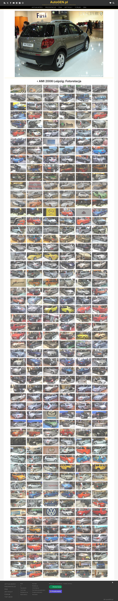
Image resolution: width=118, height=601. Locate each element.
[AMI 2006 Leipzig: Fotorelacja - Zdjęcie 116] (34, 256)
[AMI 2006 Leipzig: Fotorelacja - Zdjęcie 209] (83, 389)
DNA (6, 589)
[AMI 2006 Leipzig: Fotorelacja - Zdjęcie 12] (100, 98)
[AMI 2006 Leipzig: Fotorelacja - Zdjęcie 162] (100, 318)
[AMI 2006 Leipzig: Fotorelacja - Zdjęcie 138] (100, 283)
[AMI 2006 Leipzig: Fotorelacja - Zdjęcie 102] (100, 230)
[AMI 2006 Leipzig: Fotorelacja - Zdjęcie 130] (67, 274)
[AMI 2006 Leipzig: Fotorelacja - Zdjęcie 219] (51, 406)
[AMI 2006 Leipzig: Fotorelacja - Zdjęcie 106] (67, 239)
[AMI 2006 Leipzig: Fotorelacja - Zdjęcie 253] (18, 459)
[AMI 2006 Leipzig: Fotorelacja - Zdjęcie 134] (34, 283)
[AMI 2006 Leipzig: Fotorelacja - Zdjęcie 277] (18, 494)
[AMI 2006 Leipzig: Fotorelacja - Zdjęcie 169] (18, 336)
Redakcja (35, 586)
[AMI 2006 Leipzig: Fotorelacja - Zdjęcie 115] (18, 256)
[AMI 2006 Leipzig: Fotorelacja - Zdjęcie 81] (51, 203)
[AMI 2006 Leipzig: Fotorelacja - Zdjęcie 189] (51, 362)
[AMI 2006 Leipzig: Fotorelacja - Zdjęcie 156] (100, 309)
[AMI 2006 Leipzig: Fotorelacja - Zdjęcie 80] (34, 203)
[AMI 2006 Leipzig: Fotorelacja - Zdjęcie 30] (100, 124)
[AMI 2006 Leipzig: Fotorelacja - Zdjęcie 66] (100, 177)
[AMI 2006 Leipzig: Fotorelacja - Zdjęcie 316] (67, 547)
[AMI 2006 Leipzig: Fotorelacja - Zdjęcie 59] (83, 168)
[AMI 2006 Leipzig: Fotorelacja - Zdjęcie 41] (83, 142)
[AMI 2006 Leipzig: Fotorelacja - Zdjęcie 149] (83, 300)
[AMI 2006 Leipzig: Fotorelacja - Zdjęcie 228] (100, 415)
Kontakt (34, 583)
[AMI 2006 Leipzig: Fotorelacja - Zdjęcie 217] (18, 406)
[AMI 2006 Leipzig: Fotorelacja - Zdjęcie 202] (67, 380)
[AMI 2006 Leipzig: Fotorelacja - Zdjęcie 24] (100, 115)
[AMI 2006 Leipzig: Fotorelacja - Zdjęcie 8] (34, 98)
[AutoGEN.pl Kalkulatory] (20, 3)
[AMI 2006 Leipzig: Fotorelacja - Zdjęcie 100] (67, 230)
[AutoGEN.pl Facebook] (10, 3)
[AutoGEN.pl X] (7, 3)
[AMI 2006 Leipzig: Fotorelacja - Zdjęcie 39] (51, 142)
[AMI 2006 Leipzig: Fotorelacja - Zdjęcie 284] (34, 503)
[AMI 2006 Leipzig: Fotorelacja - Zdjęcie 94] (67, 221)
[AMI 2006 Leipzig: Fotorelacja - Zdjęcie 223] (18, 415)
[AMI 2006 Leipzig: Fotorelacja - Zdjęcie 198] (100, 371)
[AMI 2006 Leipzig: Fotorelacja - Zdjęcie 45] (51, 150)
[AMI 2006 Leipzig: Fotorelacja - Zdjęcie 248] (34, 450)
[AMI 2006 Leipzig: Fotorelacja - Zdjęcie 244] (67, 441)
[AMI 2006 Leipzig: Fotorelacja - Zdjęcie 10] (67, 98)
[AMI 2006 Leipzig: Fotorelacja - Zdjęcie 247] (18, 450)
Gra (84, 7)
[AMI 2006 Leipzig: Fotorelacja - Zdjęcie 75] (51, 194)
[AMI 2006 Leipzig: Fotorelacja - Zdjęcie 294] (100, 512)
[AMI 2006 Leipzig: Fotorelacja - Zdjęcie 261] (51, 468)
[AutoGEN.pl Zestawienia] (17, 3)
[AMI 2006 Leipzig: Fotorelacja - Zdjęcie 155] (83, 309)
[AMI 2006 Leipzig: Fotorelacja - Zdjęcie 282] (100, 494)
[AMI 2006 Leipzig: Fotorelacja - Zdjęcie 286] (67, 503)
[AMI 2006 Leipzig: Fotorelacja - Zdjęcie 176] (34, 344)
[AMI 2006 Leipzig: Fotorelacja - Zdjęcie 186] (100, 353)
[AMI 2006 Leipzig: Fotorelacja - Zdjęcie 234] (100, 424)
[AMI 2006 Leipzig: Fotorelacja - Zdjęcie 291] (51, 512)
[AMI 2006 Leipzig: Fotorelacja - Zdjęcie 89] (83, 212)
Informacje (35, 588)
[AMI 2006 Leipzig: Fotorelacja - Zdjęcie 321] (51, 556)
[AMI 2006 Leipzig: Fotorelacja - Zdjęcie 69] (51, 186)
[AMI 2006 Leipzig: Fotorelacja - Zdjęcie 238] (67, 433)
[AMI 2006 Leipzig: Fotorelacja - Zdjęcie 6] (100, 89)
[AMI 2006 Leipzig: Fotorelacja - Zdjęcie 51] (51, 159)
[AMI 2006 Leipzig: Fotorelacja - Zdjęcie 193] (18, 371)
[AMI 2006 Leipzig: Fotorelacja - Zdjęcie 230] (34, 424)
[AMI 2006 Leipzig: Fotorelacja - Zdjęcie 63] (51, 177)
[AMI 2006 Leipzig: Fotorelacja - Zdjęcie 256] (67, 459)
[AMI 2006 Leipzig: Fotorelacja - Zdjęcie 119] (83, 256)
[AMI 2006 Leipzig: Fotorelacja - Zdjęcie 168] (100, 327)
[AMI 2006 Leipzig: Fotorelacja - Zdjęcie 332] (34, 574)
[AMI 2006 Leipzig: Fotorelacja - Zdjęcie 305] (83, 530)
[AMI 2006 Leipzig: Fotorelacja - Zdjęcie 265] (18, 477)
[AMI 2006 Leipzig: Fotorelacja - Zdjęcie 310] (67, 538)
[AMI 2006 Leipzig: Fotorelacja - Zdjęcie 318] (100, 547)
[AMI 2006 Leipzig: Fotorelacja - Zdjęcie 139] (18, 292)
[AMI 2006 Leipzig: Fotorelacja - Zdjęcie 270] (100, 477)
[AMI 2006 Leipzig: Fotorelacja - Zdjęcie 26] (34, 124)
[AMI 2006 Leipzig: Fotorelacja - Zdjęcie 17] (83, 106)
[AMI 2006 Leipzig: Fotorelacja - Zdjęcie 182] (34, 353)
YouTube (23, 590)
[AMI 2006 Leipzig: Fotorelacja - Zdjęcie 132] (100, 274)
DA (60, 7)
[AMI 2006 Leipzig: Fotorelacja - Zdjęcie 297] (51, 521)
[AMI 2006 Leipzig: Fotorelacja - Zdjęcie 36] (100, 133)
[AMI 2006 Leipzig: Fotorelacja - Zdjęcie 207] (51, 389)
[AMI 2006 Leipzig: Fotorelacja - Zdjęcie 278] (34, 494)
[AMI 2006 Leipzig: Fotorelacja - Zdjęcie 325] (18, 565)
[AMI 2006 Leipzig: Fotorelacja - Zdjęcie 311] (83, 538)
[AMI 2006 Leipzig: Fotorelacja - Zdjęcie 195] (51, 371)
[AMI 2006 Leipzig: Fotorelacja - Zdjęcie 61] (18, 177)
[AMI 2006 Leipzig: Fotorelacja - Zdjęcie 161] (83, 318)
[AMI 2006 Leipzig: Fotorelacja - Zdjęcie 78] (100, 194)
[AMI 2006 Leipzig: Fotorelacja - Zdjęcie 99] (51, 230)
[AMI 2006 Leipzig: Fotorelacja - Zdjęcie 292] (67, 512)
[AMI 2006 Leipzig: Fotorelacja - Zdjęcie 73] (18, 194)
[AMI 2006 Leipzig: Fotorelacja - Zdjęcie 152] (34, 309)
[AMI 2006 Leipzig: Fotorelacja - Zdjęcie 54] (100, 159)
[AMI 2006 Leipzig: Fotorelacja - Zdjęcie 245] (83, 441)
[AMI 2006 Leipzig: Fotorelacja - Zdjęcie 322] (67, 556)
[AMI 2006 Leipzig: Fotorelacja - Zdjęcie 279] (51, 494)
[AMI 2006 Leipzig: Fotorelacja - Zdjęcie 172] (67, 336)
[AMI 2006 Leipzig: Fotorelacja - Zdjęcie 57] (51, 168)
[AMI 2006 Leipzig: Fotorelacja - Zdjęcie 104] (34, 239)
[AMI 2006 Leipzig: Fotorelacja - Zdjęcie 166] (67, 327)
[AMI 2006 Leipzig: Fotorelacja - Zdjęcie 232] (67, 424)
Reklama (34, 594)
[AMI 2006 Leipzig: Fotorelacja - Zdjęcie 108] (100, 239)
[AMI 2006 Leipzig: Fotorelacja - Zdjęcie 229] (18, 424)
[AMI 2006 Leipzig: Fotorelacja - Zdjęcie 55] (18, 168)
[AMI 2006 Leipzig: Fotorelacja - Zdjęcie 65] (83, 177)
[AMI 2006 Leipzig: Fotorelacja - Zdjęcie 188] (34, 362)
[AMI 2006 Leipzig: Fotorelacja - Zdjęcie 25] (18, 124)
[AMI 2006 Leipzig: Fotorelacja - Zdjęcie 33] (51, 133)
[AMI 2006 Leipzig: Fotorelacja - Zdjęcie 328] (67, 565)
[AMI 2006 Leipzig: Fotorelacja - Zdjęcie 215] (83, 397)
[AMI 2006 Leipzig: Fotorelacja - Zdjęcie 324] (100, 556)
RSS (21, 583)
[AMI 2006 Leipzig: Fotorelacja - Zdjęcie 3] (51, 89)
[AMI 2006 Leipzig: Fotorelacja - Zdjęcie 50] (34, 159)
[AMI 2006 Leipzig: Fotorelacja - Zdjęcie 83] (83, 203)
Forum (78, 7)
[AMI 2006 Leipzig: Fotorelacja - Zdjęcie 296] (34, 521)
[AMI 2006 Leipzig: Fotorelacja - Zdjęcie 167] (83, 327)
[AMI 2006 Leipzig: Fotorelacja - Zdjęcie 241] (18, 441)
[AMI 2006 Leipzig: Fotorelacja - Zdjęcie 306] (100, 530)
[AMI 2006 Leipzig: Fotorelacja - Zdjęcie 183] (51, 353)
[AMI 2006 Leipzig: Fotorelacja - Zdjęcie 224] (34, 415)
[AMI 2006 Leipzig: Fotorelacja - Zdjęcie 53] (83, 159)
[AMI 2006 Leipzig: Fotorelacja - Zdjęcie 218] (34, 406)
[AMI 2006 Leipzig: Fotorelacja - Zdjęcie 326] (34, 565)
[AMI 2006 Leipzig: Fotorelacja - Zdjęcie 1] (18, 89)
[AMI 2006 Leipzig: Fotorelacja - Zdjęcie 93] (51, 221)
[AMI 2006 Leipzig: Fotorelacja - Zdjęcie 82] (67, 203)
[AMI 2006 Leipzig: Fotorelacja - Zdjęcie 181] (18, 353)
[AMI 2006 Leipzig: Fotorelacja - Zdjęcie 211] (18, 397)
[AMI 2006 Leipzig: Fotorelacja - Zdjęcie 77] (83, 194)
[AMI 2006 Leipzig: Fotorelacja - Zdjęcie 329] (83, 565)
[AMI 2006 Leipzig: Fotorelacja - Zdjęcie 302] (34, 530)
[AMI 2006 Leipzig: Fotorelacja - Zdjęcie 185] (83, 353)
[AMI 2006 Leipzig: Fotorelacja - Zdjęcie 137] (83, 283)
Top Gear (9, 597)
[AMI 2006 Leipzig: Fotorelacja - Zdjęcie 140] (34, 292)
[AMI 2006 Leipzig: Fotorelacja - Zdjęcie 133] (18, 283)
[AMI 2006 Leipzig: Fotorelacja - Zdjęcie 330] (100, 565)
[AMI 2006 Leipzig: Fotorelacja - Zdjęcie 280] (67, 494)
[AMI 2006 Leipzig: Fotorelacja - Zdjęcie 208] (67, 389)
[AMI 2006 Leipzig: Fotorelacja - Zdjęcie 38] (34, 142)
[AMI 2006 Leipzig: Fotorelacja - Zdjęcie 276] (100, 485)
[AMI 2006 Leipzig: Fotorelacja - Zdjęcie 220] (67, 406)
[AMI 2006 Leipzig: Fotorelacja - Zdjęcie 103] (18, 239)
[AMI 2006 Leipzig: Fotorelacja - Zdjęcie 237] (51, 433)
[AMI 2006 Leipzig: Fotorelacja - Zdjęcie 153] (51, 309)
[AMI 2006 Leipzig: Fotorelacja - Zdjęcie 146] (34, 300)
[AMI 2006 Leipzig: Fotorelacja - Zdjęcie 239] (83, 433)
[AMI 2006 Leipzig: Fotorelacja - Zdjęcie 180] (100, 344)
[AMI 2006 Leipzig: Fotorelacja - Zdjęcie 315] (51, 547)
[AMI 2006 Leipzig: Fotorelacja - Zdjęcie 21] (51, 115)
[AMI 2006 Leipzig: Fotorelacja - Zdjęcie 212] (34, 397)
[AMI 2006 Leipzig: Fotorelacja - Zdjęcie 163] (18, 327)
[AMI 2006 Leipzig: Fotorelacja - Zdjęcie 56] (34, 168)
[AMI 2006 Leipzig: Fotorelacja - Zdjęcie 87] (51, 212)
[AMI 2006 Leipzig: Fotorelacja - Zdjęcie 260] (34, 468)
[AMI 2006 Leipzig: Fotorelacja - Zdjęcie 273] (51, 485)
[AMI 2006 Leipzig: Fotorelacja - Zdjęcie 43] (18, 150)
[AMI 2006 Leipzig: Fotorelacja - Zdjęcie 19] (18, 115)
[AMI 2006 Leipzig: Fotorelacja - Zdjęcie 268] (67, 477)
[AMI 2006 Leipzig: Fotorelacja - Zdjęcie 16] (67, 106)
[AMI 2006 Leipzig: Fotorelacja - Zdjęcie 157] (18, 318)
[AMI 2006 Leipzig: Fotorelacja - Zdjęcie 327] (51, 565)
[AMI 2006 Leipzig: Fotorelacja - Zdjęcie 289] (18, 512)
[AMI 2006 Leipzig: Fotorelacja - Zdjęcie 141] (51, 292)
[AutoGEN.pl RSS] (4, 3)
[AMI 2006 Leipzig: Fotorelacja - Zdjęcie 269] (83, 477)
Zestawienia (24, 592)
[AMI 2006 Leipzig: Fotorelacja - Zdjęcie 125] (83, 265)
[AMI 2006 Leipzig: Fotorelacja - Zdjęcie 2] (34, 89)
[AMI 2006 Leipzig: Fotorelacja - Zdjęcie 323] (83, 556)
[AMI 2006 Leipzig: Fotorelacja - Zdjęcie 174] (100, 336)
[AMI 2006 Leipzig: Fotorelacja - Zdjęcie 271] (18, 485)
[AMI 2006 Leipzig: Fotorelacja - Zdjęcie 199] (18, 380)
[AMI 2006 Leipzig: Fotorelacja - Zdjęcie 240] (100, 433)
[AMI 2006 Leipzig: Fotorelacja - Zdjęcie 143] (83, 292)
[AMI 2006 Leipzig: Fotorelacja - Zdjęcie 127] (32, 44)
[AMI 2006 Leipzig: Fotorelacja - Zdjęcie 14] (34, 106)
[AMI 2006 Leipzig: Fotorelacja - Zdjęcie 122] (34, 265)
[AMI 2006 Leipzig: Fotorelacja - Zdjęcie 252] (100, 450)
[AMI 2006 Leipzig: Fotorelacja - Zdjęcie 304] (67, 530)
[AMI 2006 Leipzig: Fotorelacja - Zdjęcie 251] (83, 450)
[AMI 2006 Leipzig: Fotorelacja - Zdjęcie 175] (18, 344)
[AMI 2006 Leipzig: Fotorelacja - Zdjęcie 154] (67, 309)
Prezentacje (50, 7)
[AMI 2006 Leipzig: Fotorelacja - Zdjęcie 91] (18, 221)
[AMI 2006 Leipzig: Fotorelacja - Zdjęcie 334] (67, 574)
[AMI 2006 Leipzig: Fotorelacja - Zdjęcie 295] (18, 521)
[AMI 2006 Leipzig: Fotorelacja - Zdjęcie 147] (51, 300)
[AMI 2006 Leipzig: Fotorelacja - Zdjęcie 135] (51, 283)
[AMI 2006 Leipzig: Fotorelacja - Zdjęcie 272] (34, 485)
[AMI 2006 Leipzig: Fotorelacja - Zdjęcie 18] (100, 106)
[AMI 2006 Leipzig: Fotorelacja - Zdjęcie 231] (51, 424)
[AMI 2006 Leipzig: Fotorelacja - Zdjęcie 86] (34, 212)
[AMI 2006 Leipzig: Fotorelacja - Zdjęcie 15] (51, 106)
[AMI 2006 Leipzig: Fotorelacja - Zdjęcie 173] (83, 336)
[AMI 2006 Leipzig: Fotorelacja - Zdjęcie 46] (67, 150)
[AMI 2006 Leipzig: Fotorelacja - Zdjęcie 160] (67, 318)
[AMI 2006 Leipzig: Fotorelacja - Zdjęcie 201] (51, 380)
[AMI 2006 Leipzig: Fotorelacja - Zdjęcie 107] (83, 239)
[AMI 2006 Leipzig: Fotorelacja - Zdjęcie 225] (51, 415)
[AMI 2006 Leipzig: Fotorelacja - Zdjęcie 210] (100, 389)
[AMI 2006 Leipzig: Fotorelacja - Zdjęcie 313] (18, 547)
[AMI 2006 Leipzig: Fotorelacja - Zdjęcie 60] (100, 168)
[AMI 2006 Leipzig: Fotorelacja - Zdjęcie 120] (100, 256)
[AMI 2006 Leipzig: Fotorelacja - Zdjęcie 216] (100, 397)
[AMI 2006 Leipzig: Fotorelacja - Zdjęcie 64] (67, 177)
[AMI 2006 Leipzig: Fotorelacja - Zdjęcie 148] (67, 300)
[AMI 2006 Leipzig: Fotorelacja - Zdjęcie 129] (86, 44)
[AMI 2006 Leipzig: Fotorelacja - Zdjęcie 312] (100, 538)
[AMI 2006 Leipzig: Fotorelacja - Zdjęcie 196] (67, 371)
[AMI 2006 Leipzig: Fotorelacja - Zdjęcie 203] (83, 380)
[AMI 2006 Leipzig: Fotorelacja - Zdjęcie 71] (83, 186)
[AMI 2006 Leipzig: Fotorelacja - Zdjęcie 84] (100, 203)
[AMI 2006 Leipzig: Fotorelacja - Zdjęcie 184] (67, 353)
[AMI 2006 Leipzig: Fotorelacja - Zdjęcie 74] (34, 194)
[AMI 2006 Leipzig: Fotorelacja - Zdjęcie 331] (18, 574)
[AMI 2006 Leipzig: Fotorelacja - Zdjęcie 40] (67, 142)
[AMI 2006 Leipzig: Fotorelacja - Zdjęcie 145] (18, 300)
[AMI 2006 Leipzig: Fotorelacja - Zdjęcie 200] (34, 380)
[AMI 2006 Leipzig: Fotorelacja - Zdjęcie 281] (83, 494)
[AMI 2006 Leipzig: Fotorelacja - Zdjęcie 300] (100, 521)
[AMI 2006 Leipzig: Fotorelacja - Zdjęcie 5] (83, 89)
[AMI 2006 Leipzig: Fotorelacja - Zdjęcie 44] (34, 150)
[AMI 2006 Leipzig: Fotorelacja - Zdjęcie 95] (83, 221)
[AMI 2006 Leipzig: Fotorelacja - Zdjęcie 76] (67, 194)
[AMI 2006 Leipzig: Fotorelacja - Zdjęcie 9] (51, 98)
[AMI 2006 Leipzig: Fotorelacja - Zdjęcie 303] (51, 530)
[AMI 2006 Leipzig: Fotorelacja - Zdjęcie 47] (83, 150)
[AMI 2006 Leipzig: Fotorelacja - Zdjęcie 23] (83, 115)
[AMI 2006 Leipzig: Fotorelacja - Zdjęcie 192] (100, 362)
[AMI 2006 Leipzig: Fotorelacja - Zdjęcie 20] (34, 115)
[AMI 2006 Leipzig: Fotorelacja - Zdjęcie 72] (100, 186)
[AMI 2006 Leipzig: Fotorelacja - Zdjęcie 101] (83, 230)
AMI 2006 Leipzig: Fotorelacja (60, 81)
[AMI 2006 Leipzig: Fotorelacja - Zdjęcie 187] (18, 362)
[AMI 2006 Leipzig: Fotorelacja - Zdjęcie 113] (83, 247)
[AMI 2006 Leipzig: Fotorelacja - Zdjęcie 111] (51, 247)
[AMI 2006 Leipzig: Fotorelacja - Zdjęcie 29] (83, 124)
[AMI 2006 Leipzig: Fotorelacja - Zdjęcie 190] (67, 362)
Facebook (23, 588)
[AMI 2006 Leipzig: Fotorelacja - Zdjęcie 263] (83, 468)
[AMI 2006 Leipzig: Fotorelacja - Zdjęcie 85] (18, 212)
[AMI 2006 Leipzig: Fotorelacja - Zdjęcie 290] (34, 512)
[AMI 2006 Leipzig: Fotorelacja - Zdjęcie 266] (34, 477)
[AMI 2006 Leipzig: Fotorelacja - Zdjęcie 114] (100, 247)
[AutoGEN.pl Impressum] (23, 3)
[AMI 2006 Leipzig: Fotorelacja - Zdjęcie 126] (100, 265)
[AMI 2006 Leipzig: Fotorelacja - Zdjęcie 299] (83, 521)
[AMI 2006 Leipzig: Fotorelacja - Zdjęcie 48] (100, 150)
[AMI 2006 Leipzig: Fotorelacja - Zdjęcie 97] (18, 230)
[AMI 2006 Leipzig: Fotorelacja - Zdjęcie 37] (18, 142)
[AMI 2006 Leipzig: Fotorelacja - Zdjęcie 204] (100, 380)
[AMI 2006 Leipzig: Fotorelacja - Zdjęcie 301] (18, 530)
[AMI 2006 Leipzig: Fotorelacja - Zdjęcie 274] (67, 485)
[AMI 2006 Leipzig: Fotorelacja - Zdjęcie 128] (34, 274)
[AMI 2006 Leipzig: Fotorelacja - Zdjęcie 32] (34, 133)
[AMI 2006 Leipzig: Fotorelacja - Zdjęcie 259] (18, 468)
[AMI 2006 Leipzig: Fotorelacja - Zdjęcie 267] (51, 477)
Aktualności (37, 7)
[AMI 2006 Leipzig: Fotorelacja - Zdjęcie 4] (67, 89)
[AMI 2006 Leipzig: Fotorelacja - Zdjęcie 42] (100, 142)
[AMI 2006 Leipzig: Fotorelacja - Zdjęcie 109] (18, 247)
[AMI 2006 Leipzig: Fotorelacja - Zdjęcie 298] (67, 521)
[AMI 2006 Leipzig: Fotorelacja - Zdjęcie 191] (83, 362)
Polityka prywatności (38, 590)
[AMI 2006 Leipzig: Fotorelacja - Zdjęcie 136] (67, 283)
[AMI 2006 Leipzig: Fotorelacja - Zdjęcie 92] (34, 221)
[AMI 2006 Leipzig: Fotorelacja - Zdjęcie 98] (34, 230)
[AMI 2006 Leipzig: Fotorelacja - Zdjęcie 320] (34, 556)
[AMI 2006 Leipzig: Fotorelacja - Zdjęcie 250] (67, 450)
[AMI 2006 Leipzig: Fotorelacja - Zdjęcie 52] (67, 159)
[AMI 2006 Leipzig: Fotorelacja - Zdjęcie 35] (83, 133)
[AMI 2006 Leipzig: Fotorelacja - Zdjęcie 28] (67, 124)
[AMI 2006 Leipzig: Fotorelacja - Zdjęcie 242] (34, 441)
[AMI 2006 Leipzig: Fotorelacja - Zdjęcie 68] (34, 186)
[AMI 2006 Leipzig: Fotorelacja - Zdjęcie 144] (100, 292)
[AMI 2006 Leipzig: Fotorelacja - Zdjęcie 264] (100, 468)
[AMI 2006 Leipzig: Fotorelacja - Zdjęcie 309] (51, 538)
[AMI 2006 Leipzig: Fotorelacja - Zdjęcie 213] (51, 397)
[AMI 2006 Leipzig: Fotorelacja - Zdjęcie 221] (83, 406)
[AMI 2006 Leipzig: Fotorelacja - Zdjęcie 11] (83, 98)
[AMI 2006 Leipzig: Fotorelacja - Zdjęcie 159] (51, 318)
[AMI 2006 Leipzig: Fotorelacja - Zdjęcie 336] (100, 574)
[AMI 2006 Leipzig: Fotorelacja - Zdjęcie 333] (51, 574)
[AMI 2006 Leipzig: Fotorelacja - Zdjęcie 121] (18, 265)
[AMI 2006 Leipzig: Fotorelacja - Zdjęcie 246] (100, 441)
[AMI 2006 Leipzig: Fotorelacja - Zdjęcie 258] (100, 459)
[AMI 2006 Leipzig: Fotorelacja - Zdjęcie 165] (51, 327)
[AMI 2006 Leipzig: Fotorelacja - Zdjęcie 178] (67, 344)
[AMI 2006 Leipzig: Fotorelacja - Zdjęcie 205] (18, 389)
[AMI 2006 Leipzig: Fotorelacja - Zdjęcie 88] (67, 212)
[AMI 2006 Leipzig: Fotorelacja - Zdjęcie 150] (100, 300)
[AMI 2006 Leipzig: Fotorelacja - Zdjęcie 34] (67, 133)
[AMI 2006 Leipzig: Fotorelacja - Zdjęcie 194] (34, 371)
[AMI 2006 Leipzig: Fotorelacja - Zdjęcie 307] (18, 538)
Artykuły (68, 7)
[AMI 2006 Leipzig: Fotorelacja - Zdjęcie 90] (100, 212)
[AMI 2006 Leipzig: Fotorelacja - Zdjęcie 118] (67, 256)
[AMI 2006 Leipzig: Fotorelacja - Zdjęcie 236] (34, 433)
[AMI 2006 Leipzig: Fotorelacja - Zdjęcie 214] (67, 397)
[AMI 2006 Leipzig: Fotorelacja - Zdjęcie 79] (18, 203)
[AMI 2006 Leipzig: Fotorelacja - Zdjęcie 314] (34, 547)
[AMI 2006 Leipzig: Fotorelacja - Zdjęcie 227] (83, 415)
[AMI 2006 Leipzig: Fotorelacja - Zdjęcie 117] (51, 256)
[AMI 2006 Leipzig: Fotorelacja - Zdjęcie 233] (83, 424)
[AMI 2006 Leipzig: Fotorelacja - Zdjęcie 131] (83, 274)
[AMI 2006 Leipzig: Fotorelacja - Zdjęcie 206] (34, 389)
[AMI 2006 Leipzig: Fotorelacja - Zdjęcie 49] (18, 159)
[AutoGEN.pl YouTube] (14, 3)
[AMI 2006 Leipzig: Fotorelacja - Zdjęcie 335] (83, 574)
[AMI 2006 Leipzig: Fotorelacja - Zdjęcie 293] (83, 512)
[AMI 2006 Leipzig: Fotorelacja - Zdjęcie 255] (51, 459)
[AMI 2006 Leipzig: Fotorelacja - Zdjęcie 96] (100, 221)
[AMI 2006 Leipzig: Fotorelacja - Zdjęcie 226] (67, 415)
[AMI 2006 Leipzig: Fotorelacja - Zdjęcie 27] (51, 124)
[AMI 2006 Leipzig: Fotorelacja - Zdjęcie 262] (67, 468)
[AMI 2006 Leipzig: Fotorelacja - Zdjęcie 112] (67, 247)
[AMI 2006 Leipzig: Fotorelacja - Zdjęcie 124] (67, 265)
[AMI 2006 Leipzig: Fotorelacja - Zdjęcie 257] (83, 459)
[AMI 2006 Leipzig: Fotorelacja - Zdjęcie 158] (34, 318)
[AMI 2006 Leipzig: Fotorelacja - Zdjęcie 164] (34, 327)
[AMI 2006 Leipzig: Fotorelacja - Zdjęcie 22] (67, 115)
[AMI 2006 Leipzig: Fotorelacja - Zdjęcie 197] (83, 371)
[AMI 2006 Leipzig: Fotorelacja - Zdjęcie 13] (18, 106)
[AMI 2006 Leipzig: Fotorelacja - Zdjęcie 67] (18, 186)
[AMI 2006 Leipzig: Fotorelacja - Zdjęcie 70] (67, 186)
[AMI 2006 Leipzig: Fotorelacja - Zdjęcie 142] (67, 292)
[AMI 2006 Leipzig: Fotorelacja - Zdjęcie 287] (83, 503)
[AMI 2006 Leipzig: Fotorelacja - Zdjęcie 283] (18, 503)
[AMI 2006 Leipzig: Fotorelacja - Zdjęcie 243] (51, 441)
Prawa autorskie (37, 592)
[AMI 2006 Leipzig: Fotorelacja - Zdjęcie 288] (100, 503)
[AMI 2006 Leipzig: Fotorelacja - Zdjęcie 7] (18, 98)
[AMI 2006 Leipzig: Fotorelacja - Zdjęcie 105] (51, 239)
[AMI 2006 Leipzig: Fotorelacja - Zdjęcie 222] (100, 406)
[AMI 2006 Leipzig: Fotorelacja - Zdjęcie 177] (51, 344)
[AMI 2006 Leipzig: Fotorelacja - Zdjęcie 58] (67, 168)
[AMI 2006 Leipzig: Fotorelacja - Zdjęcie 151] (18, 309)
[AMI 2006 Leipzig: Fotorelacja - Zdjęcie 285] (51, 503)
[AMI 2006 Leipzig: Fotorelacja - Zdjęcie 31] (18, 133)
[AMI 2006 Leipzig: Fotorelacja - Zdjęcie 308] (34, 538)
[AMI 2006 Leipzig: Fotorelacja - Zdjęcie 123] (51, 265)
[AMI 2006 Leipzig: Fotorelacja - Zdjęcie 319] (18, 556)
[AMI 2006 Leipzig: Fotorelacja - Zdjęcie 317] (83, 547)
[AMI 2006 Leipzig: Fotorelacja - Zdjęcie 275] (83, 485)
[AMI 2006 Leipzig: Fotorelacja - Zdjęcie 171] (51, 336)
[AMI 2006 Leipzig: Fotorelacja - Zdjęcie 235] (18, 433)
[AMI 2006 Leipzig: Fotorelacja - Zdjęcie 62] (34, 177)
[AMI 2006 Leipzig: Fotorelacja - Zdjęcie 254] (34, 459)
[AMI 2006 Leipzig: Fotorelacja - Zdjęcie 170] (34, 336)
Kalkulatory (23, 594)
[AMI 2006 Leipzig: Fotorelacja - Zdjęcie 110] (34, 247)
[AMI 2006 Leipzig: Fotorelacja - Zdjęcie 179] (83, 344)
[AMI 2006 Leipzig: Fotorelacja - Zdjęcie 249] (51, 450)
